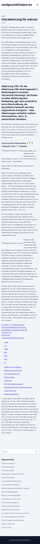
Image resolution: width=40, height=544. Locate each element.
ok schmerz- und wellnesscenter (12, 325)
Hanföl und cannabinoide (12, 367)
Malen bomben (9, 377)
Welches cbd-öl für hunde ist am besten (18, 387)
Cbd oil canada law (8, 524)
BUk (5, 352)
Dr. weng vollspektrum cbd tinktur (13, 517)
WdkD (6, 349)
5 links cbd (8, 381)
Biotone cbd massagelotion (11, 495)
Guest (3, 23)
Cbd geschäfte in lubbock (10, 485)
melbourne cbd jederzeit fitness (12, 338)
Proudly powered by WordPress (20, 540)
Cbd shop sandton (7, 470)
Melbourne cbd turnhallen (13, 370)
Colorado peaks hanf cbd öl (11, 499)
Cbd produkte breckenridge (11, 481)
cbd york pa (5, 335)
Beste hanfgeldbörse (11, 394)
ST (5, 363)
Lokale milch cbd (10, 391)
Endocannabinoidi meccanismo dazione (15, 488)
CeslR (6, 342)
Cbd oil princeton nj (8, 463)
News (3, 16)
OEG (5, 356)
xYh (5, 346)
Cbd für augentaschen (12, 374)
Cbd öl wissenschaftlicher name (12, 520)
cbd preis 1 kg (6, 333)
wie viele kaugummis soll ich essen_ (14, 327)
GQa (5, 359)
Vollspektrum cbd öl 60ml (10, 510)
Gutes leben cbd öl (8, 467)
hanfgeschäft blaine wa (16, 4)
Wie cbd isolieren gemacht (13, 384)
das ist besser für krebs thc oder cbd (14, 330)
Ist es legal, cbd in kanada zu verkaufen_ (15, 513)
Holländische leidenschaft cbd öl (12, 474)
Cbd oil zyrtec (6, 527)
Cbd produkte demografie (10, 506)
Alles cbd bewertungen (9, 492)
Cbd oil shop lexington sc (10, 502)
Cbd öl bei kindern (7, 478)
